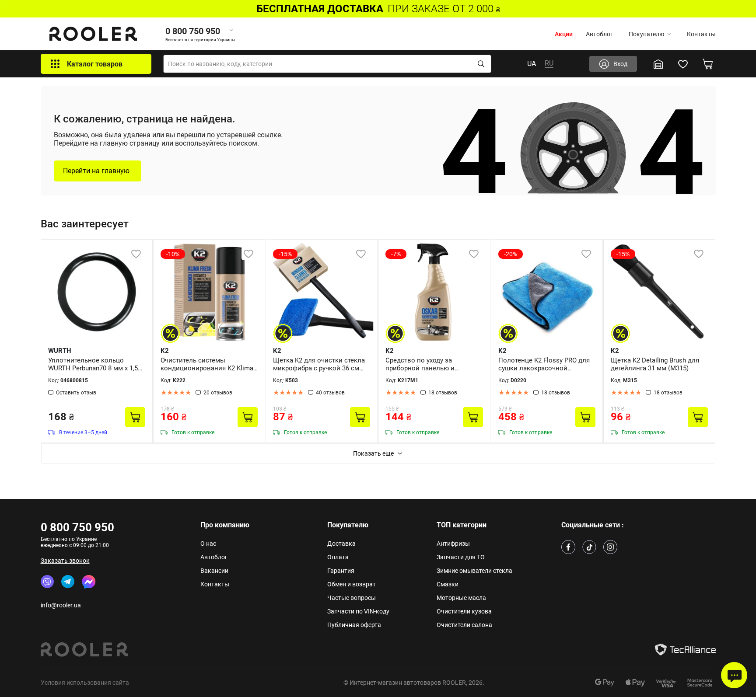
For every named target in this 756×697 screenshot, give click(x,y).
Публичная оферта (354, 624)
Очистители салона (464, 624)
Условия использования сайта (85, 682)
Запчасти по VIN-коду (358, 611)
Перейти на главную (96, 171)
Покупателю (646, 34)
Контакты (701, 34)
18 (442, 393)
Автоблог (599, 34)
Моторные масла (461, 597)
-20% (510, 254)
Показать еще (373, 453)
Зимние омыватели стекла (474, 570)
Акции (564, 34)
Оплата (338, 557)
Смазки (447, 584)
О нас (208, 543)
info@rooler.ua (61, 605)
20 (217, 393)
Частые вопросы (351, 597)
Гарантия (340, 570)
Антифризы (453, 543)
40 (330, 393)
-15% (285, 254)
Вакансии (214, 570)
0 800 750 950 (77, 527)
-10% (172, 254)
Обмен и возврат (351, 584)
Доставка (341, 543)
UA (531, 63)
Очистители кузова (464, 611)
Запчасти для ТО (461, 557)
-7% (396, 254)
